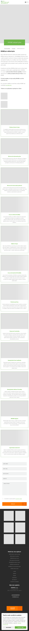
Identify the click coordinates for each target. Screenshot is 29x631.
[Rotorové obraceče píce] (14, 146)
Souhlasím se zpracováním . (13, 498)
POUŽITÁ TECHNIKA (14, 581)
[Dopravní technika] (14, 321)
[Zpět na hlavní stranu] (5, 2)
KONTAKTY (14, 577)
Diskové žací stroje (15, 127)
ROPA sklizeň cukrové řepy (14, 554)
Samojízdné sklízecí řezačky (14, 389)
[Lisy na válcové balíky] (14, 204)
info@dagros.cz (15, 596)
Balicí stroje (14, 243)
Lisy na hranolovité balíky (14, 273)
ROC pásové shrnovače (14, 560)
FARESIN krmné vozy (14, 558)
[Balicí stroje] (14, 234)
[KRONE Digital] (14, 408)
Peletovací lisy (14, 302)
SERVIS (14, 573)
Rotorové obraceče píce (14, 156)
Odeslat (13, 503)
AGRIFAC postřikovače (14, 564)
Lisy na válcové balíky (14, 214)
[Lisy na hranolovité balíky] (14, 263)
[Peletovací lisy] (14, 292)
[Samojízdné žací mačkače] (14, 350)
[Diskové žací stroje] (14, 117)
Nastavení (8, 627)
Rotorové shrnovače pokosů (14, 185)
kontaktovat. (9, 85)
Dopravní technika (14, 331)
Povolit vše (20, 627)
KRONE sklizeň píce (14, 568)
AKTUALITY (14, 579)
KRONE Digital (14, 418)
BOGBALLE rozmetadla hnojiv (14, 566)
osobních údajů (19, 498)
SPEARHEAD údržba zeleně (14, 562)
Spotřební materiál (14, 447)
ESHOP (14, 575)
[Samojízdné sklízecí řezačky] (14, 379)
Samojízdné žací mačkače (14, 360)
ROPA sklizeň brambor (14, 556)
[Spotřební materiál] (14, 438)
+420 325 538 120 (15, 595)
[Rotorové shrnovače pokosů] (14, 175)
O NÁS (14, 571)
